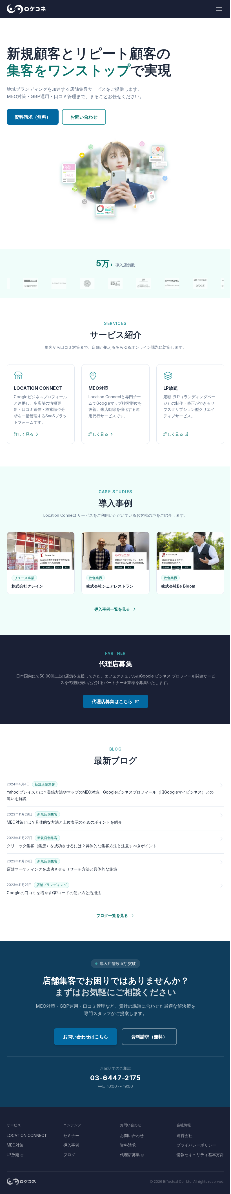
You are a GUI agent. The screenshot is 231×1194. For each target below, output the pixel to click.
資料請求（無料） (33, 117)
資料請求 (128, 1145)
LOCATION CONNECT (27, 1135)
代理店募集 (130, 1154)
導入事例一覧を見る (112, 609)
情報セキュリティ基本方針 (200, 1154)
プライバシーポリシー (196, 1145)
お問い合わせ (83, 117)
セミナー (71, 1135)
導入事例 (71, 1145)
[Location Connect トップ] (21, 1181)
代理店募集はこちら (112, 701)
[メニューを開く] (219, 9)
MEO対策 (15, 1145)
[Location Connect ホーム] (26, 8)
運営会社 (184, 1135)
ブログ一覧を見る (112, 915)
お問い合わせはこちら (85, 1036)
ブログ (69, 1154)
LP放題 (13, 1154)
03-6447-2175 (115, 1078)
